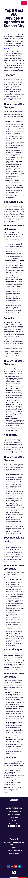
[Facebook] (8, 866)
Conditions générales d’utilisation (14, 811)
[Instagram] (12, 866)
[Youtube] (15, 866)
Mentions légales (14, 817)
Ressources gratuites (14, 829)
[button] (17, 3)
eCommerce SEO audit (9, 99)
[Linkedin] (19, 866)
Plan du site (14, 820)
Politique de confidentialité (14, 814)
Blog (14, 832)
